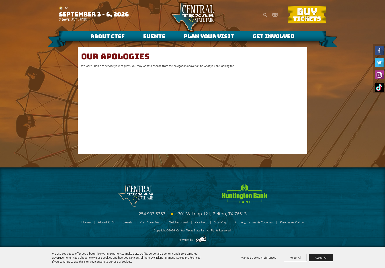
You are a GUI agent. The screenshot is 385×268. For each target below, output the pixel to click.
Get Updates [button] (275, 14)
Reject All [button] (295, 257)
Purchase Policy (292, 222)
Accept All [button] (321, 257)
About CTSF (107, 36)
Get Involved (274, 36)
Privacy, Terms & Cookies (253, 222)
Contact (201, 222)
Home (86, 222)
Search (265, 14)
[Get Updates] (275, 15)
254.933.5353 (152, 214)
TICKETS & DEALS (307, 14)
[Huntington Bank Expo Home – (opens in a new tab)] (244, 193)
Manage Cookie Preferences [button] (258, 257)
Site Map (220, 222)
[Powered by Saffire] (201, 239)
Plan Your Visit (209, 36)
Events (154, 36)
